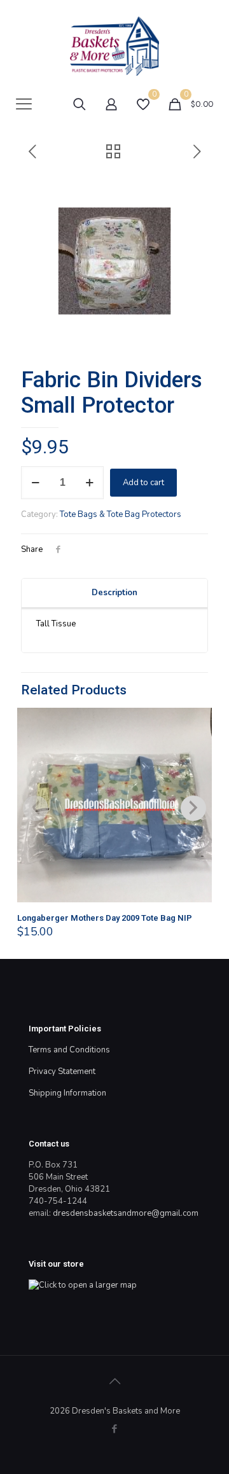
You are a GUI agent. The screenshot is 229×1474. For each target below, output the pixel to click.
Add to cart (143, 482)
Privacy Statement (62, 1071)
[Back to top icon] (114, 1381)
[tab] (114, 593)
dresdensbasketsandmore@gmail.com (125, 1213)
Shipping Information (67, 1093)
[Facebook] (114, 1428)
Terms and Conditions (69, 1050)
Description (114, 592)
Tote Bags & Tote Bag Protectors (120, 514)
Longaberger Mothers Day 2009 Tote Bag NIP (104, 918)
